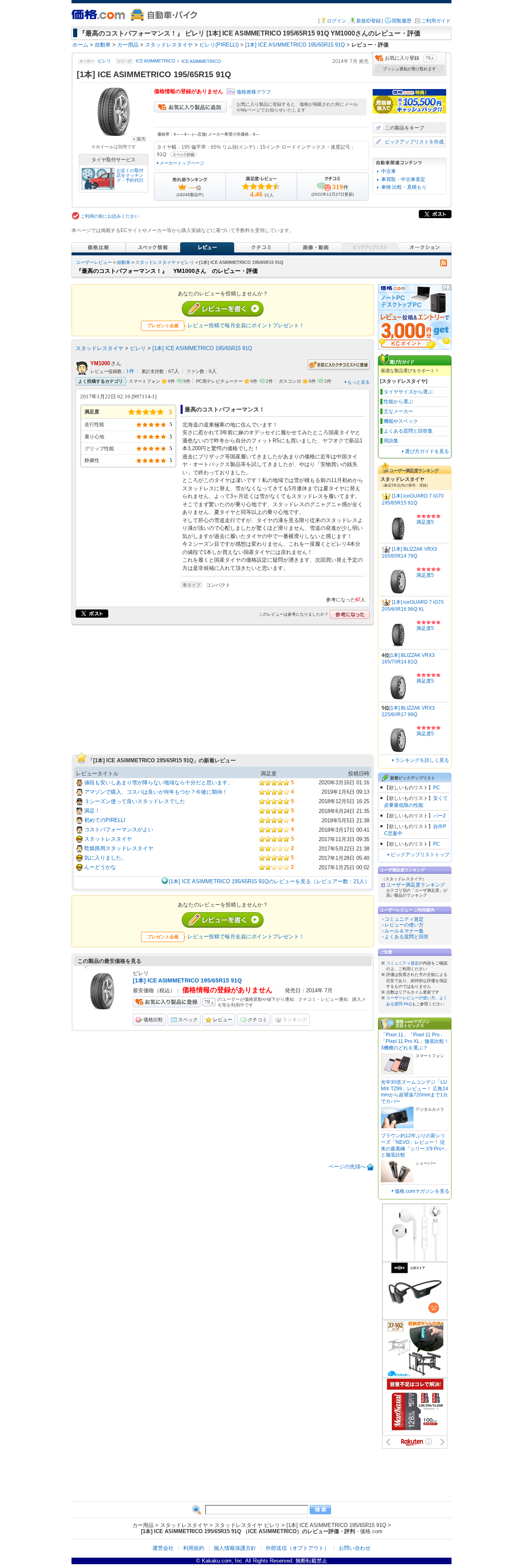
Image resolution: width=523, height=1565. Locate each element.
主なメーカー (398, 411)
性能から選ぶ (398, 401)
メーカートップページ (181, 163)
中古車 (388, 171)
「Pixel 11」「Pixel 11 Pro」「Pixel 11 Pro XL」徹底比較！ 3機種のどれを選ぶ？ (415, 1041)
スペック (188, 1019)
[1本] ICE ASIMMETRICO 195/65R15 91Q (202, 348)
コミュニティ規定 (404, 919)
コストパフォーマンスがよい (118, 829)
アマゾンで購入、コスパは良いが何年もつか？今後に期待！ (156, 792)
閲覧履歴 (401, 21)
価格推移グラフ (254, 92)
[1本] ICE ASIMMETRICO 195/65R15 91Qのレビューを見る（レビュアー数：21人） (269, 881)
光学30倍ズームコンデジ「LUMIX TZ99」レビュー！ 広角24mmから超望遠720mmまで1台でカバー (414, 1091)
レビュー (222, 1019)
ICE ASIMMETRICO (155, 61)
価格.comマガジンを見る (422, 1191)
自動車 (123, 262)
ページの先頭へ (347, 1166)
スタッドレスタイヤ (155, 262)
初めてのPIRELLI (104, 820)
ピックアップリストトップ (420, 854)
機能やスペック (401, 421)
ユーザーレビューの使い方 (410, 998)
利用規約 (193, 1548)
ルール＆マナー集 (404, 931)
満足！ (92, 811)
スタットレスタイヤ (108, 839)
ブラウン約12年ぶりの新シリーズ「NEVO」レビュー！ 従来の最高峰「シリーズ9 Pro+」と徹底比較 (415, 1145)
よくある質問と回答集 (408, 431)
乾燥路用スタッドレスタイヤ (118, 848)
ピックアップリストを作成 (414, 142)
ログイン (336, 21)
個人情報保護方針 (235, 1548)
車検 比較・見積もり (404, 187)
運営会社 (163, 1548)
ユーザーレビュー (94, 262)
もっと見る (358, 382)
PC (436, 787)
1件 (130, 371)
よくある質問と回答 (406, 937)
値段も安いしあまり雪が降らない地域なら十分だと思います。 (158, 782)
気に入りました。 (105, 858)
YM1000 (100, 363)
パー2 (439, 816)
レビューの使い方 (404, 925)
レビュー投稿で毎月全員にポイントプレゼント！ (246, 325)
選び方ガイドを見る (427, 451)
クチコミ (257, 1019)
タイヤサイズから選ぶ (408, 392)
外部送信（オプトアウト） (297, 1548)
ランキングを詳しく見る (422, 760)
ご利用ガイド (436, 21)
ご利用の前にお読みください (109, 216)
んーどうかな (100, 867)
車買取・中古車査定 (403, 179)
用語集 (391, 441)
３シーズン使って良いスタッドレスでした (134, 801)
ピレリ (104, 61)
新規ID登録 (368, 21)
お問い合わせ (355, 1548)
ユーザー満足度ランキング (415, 885)
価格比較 (153, 1019)
